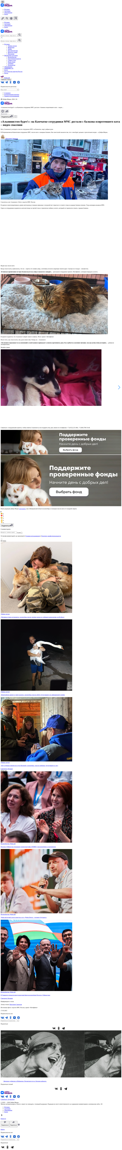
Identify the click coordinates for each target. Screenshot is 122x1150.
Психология (11, 65)
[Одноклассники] (59, 1028)
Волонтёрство (12, 57)
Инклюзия (11, 54)
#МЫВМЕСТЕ (8, 68)
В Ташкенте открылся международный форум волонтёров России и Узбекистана (25, 995)
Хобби (10, 49)
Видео (6, 73)
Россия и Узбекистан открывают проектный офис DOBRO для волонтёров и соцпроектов (28, 847)
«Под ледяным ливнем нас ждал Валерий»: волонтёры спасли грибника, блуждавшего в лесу (29, 765)
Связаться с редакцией (7, 1099)
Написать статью (6, 79)
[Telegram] (63, 1028)
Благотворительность (14, 58)
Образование (8, 12)
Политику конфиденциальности (51, 536)
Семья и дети (12, 60)
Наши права (11, 62)
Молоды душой (12, 52)
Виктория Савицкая (16, 1004)
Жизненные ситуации (11, 55)
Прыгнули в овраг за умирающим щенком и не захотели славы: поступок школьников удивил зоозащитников (34, 408)
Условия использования (32, 536)
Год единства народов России (13, 71)
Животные (11, 47)
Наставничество (13, 50)
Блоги (6, 14)
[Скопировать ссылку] (68, 1028)
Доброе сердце (12, 46)
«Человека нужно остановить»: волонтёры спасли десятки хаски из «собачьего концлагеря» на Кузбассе (32, 617)
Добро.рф (12, 843)
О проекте (7, 93)
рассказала (22, 508)
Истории (7, 9)
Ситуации (7, 11)
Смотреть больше (7, 769)
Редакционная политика (11, 94)
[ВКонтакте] (54, 1028)
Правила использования (11, 96)
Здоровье (10, 63)
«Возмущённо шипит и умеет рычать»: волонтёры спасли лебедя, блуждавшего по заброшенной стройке (33, 695)
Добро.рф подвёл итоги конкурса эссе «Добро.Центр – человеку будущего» (24, 917)
